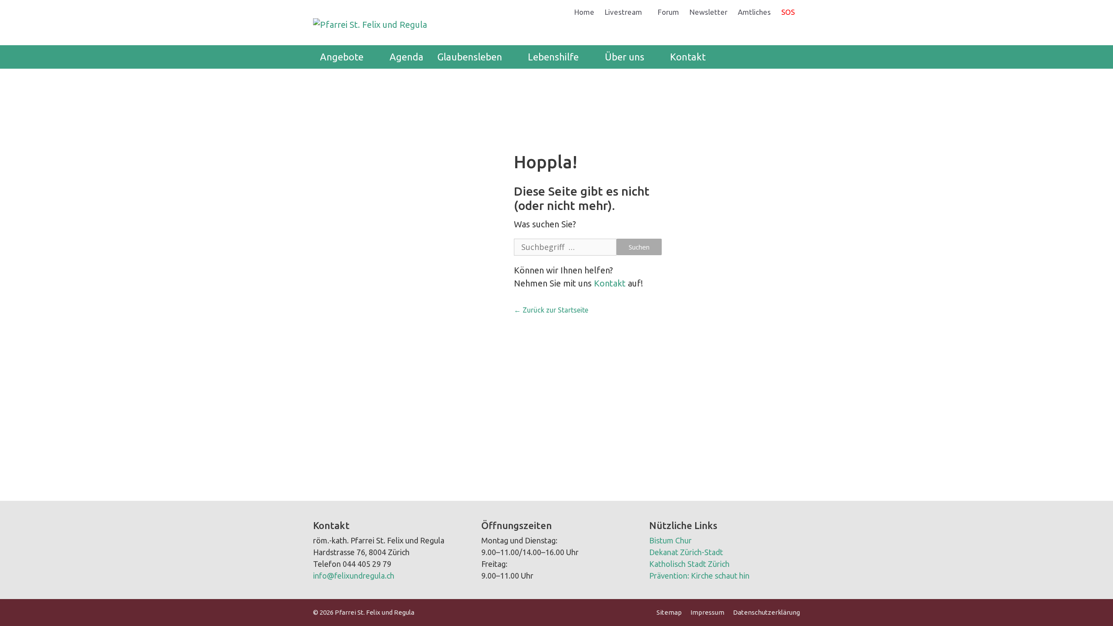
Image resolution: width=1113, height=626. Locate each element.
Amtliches (754, 12)
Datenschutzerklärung (766, 612)
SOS (788, 12)
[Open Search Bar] (787, 57)
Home (584, 12)
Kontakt (688, 56)
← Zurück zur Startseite (551, 310)
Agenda (406, 56)
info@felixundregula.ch (353, 575)
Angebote (341, 56)
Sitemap (669, 612)
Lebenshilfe (553, 56)
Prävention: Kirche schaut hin (699, 575)
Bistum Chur (670, 540)
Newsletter (708, 12)
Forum (668, 12)
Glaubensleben (469, 56)
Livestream (623, 12)
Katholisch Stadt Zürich (689, 563)
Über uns (624, 56)
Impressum (707, 612)
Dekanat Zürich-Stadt (686, 552)
